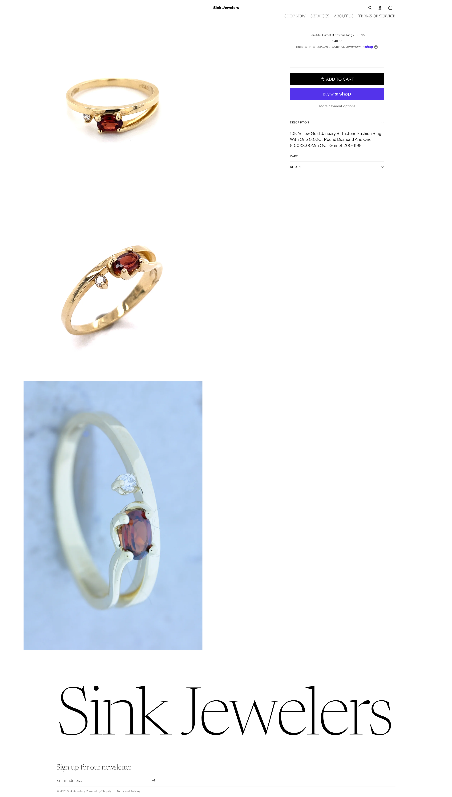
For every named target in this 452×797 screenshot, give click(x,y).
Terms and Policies (128, 791)
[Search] (370, 8)
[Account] (380, 8)
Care (294, 156)
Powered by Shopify (98, 791)
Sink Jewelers (76, 791)
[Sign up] (153, 780)
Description (299, 122)
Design (295, 167)
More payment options (337, 106)
